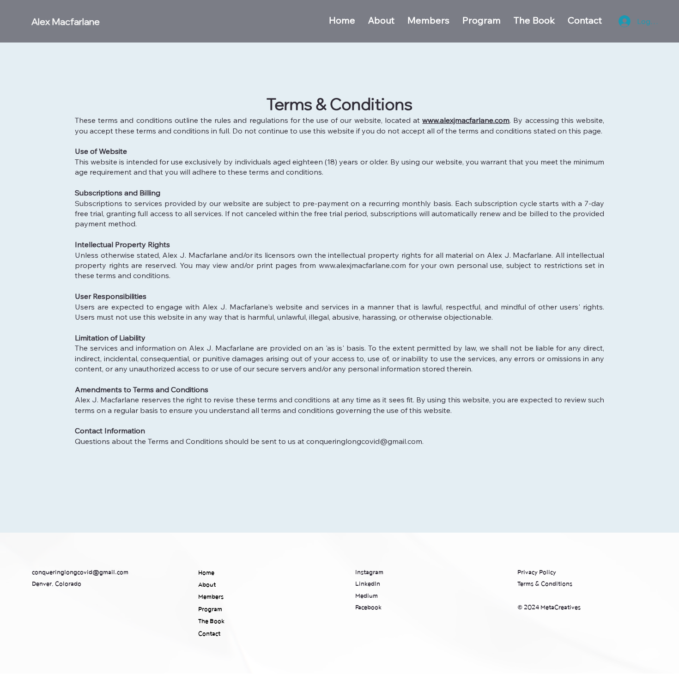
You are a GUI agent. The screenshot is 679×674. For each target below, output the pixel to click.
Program (210, 609)
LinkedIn (367, 584)
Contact (209, 634)
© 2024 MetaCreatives (549, 607)
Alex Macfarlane (65, 21)
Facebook (368, 607)
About (207, 585)
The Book (211, 621)
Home (206, 573)
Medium (366, 596)
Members (211, 597)
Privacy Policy (536, 572)
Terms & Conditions (544, 584)
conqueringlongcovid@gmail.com (80, 572)
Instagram (369, 572)
